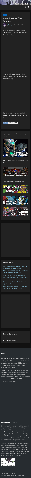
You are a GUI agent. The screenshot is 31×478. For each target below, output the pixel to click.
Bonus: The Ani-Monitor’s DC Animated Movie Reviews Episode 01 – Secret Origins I (15, 277)
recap (24, 379)
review (3, 381)
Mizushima (3, 376)
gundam (4, 370)
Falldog (10, 25)
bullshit (11, 122)
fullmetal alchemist (8, 368)
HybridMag (20, 475)
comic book (10, 363)
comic (6, 363)
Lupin (2, 374)
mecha (24, 374)
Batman (12, 361)
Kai (10, 372)
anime (10, 358)
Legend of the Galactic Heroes (18, 372)
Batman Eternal (17, 360)
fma (17, 365)
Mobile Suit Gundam (16, 376)
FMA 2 (24, 365)
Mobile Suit (8, 376)
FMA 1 (20, 365)
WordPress (11, 475)
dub (10, 365)
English (14, 365)
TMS (14, 381)
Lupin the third (19, 374)
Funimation (17, 368)
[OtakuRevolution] (15, 2)
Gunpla (17, 370)
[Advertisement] (15, 240)
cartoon (3, 363)
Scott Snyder (9, 381)
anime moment (19, 358)
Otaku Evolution (16, 379)
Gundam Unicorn (11, 370)
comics (16, 363)
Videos (5, 14)
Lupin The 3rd (12, 374)
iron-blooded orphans (23, 370)
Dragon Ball (5, 365)
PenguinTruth (17, 428)
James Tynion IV (5, 372)
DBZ (19, 363)
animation (4, 358)
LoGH (27, 372)
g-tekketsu (22, 368)
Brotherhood (25, 361)
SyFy (15, 122)
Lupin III (6, 374)
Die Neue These (24, 363)
